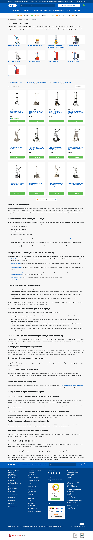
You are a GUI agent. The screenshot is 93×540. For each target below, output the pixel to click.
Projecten (26, 1)
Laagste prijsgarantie (53, 526)
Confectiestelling (11, 486)
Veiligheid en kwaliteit (18, 1)
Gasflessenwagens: (16, 263)
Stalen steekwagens (14, 45)
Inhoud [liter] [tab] (55, 82)
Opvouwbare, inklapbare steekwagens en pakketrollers (56, 46)
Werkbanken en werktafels (33, 477)
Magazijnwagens (31, 475)
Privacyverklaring (44, 526)
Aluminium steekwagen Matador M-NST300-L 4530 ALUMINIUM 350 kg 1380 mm (75, 185)
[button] (81, 1)
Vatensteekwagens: (16, 279)
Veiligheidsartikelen (32, 491)
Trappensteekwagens (34, 61)
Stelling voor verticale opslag (14, 483)
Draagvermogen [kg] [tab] (16, 82)
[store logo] (12, 5)
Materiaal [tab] (29, 82)
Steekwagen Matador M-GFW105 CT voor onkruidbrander (35, 185)
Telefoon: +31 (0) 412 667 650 (73, 482)
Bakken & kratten (31, 472)
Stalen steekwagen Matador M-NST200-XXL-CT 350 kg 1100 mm (75, 148)
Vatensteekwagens (14, 76)
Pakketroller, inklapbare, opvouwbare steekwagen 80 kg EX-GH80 (36, 148)
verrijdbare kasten (78, 385)
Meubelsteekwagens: (16, 267)
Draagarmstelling (12, 482)
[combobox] (37, 5)
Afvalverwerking (31, 502)
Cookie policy (60, 526)
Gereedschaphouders (32, 509)
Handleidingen (61, 1)
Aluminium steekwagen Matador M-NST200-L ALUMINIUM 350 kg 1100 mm (56, 148)
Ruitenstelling (11, 489)
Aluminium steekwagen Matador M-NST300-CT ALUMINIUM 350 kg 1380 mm (56, 185)
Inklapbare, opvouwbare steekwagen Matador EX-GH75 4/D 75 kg (55, 112)
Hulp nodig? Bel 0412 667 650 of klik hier (68, 5)
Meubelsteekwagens (14, 61)
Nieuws (66, 1)
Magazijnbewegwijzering (33, 492)
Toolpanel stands (31, 505)
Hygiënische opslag (12, 488)
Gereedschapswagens (33, 506)
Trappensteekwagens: (16, 277)
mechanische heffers (15, 387)
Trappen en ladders (32, 486)
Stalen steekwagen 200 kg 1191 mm (16, 148)
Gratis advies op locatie (43, 1)
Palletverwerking (11, 505)
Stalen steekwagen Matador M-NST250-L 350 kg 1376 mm (17, 184)
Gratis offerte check (33, 1)
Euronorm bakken (32, 474)
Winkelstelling (31, 503)
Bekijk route (70, 478)
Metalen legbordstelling (13, 477)
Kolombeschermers (12, 506)
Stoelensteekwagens (73, 45)
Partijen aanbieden (53, 1)
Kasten (29, 483)
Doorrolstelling (11, 491)
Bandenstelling (11, 485)
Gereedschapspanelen (33, 508)
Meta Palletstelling (12, 474)
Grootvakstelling (11, 480)
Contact (70, 1)
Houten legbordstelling (13, 478)
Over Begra (10, 1)
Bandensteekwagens (73, 61)
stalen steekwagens (67, 238)
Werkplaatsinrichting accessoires (35, 511)
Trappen (10, 502)
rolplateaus (63, 385)
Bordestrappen (31, 488)
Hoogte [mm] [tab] (68, 82)
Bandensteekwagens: (16, 258)
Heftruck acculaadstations (33, 485)
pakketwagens (70, 385)
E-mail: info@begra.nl (71, 483)
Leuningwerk (11, 503)
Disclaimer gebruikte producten (34, 526)
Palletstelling (11, 472)
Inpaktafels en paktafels (33, 478)
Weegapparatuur (31, 494)
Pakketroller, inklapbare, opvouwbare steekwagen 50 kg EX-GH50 (75, 112)
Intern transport (31, 489)
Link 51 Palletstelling (12, 475)
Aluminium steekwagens (35, 45)
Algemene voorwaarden (17, 526)
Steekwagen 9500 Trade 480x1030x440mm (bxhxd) (16, 112)
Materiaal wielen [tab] (42, 82)
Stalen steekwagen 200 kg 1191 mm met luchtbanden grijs (36, 112)
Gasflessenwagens (53, 61)
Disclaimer (25, 526)
